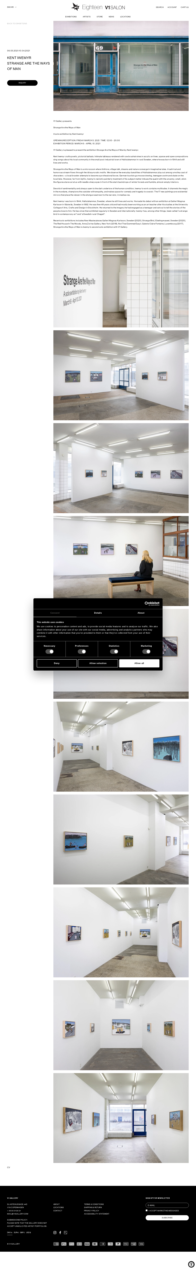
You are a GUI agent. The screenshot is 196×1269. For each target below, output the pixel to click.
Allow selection (98, 663)
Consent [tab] (55, 613)
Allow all (139, 663)
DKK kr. (10, 7)
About (56, 1204)
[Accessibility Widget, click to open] (191, 1264)
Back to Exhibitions (17, 24)
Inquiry (22, 83)
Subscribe (167, 1218)
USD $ (28, 1233)
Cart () (185, 7)
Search (160, 7)
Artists (87, 17)
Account (172, 7)
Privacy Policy (91, 1211)
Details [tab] (98, 613)
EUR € (16, 1233)
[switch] (82, 651)
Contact (57, 1211)
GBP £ (22, 1233)
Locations (125, 17)
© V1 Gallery (13, 1244)
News (111, 17)
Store (100, 17)
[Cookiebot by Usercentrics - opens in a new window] (146, 603)
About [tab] (141, 613)
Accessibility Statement (96, 1214)
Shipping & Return (93, 1207)
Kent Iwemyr (19, 58)
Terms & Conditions (94, 1204)
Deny (57, 663)
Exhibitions (71, 17)
